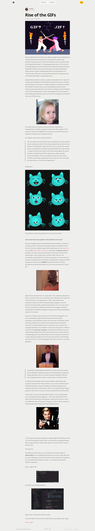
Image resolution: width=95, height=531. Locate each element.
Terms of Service (68, 529)
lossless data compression (41, 250)
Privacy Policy (76, 529)
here (62, 339)
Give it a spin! (29, 522)
